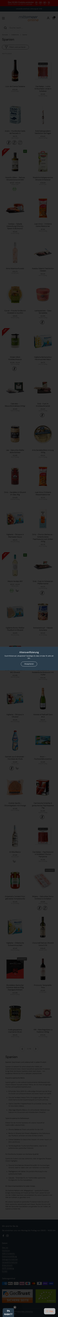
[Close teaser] (14, 1307)
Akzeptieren (29, 664)
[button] (8, 1312)
